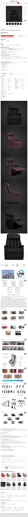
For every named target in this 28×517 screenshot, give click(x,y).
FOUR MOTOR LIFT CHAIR (10, 495)
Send (6, 467)
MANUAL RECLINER (16, 496)
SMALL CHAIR (2, 497)
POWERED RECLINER (3, 496)
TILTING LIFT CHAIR (9, 497)
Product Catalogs (10, 493)
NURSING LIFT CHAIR (9, 496)
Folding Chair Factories (9, 507)
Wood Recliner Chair (3, 510)
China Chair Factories (3, 507)
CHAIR (1, 495)
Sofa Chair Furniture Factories (20, 507)
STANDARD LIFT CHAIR (23, 496)
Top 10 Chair (8, 510)
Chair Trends (12, 510)
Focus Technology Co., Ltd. (9, 514)
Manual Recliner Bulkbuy (17, 510)
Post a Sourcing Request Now (20, 467)
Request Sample (12, 37)
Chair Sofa (15, 507)
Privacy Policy (24, 514)
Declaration (21, 514)
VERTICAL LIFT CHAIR (16, 495)
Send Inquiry (7, 35)
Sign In (1, 70)
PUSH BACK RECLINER (23, 495)
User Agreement (17, 514)
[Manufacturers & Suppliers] (14, 1)
